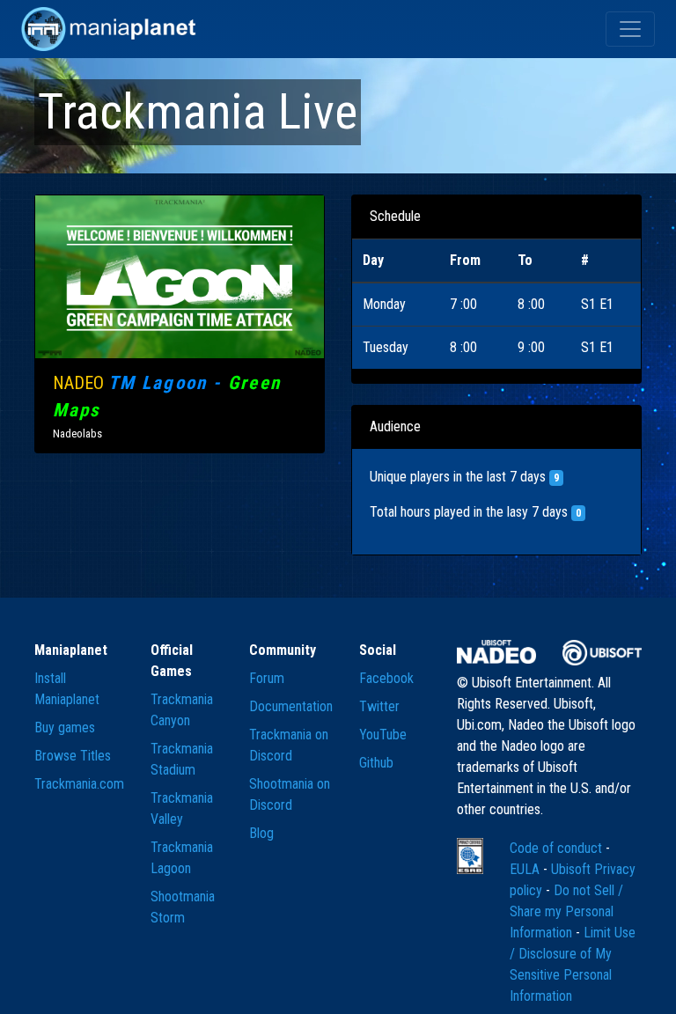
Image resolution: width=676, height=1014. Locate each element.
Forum (266, 678)
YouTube (383, 734)
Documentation (291, 706)
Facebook (386, 678)
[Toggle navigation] (630, 29)
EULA (526, 869)
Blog (261, 833)
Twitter (379, 706)
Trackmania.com (79, 783)
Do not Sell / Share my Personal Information (566, 911)
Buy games (64, 727)
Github (376, 762)
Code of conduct (558, 848)
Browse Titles (72, 755)
